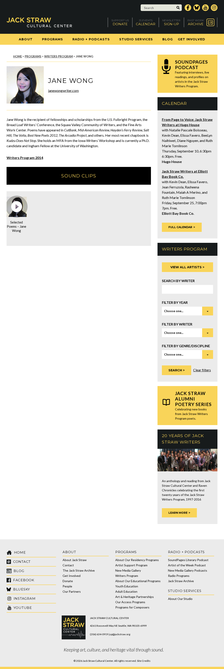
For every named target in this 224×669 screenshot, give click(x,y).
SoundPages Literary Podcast (188, 560)
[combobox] (187, 311)
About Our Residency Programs (137, 560)
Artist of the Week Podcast (187, 565)
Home (17, 56)
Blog (167, 39)
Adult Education (126, 591)
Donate (68, 581)
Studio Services (136, 39)
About (25, 39)
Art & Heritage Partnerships (134, 597)
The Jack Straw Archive (79, 570)
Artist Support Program (131, 565)
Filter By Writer (177, 324)
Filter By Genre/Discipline (186, 346)
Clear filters (202, 370)
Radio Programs (178, 576)
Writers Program (58, 56)
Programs (52, 39)
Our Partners (72, 591)
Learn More (177, 512)
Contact (68, 565)
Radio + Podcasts (91, 39)
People (67, 586)
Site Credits (143, 660)
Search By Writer (178, 281)
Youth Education (126, 586)
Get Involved (191, 39)
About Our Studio (180, 599)
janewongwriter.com (63, 90)
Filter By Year (175, 302)
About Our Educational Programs (138, 581)
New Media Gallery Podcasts (187, 570)
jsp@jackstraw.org (119, 634)
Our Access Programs (130, 602)
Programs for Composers (132, 607)
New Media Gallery (128, 570)
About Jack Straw (75, 560)
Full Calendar (180, 227)
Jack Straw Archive (181, 581)
